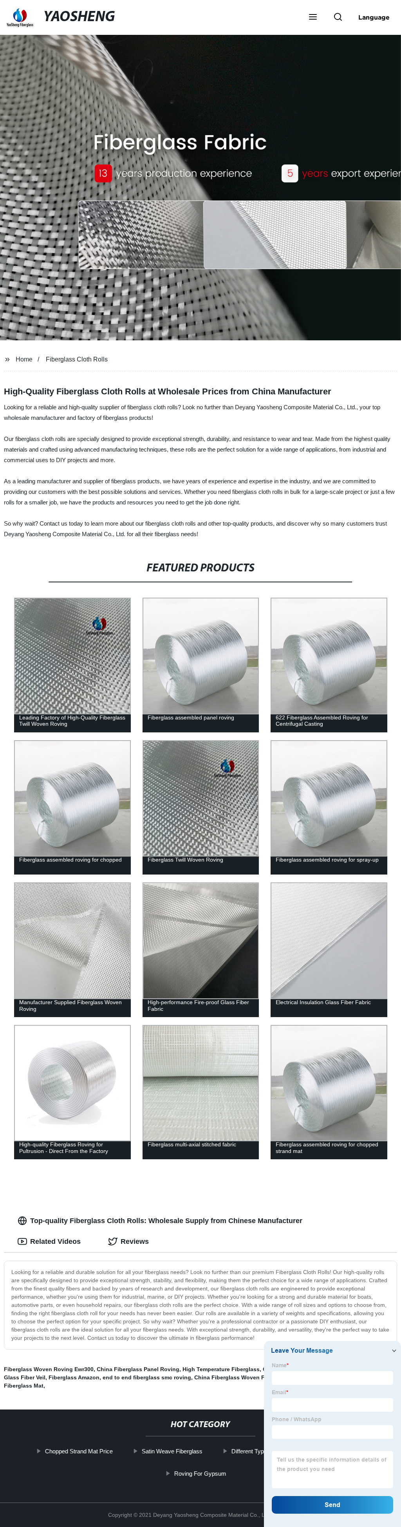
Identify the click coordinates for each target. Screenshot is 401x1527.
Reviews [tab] (135, 1241)
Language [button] (374, 17)
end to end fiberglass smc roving (147, 1377)
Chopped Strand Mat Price (79, 1451)
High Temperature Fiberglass (221, 1369)
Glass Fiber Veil (24, 1377)
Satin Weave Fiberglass (172, 1451)
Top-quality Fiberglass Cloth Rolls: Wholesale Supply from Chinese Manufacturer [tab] (166, 1221)
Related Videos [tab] (55, 1241)
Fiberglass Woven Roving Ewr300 (49, 1369)
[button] (313, 17)
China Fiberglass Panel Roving (138, 1369)
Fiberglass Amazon (74, 1377)
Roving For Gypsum (200, 1473)
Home (24, 359)
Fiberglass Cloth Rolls (77, 359)
